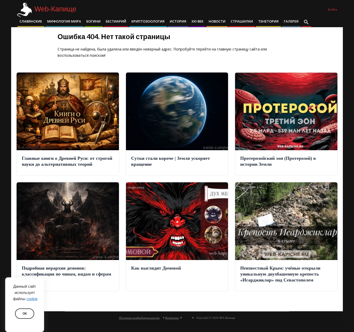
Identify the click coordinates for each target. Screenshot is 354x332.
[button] (306, 22)
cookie (32, 299)
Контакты (172, 318)
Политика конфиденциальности (139, 318)
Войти (332, 9)
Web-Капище (55, 9)
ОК (25, 313)
